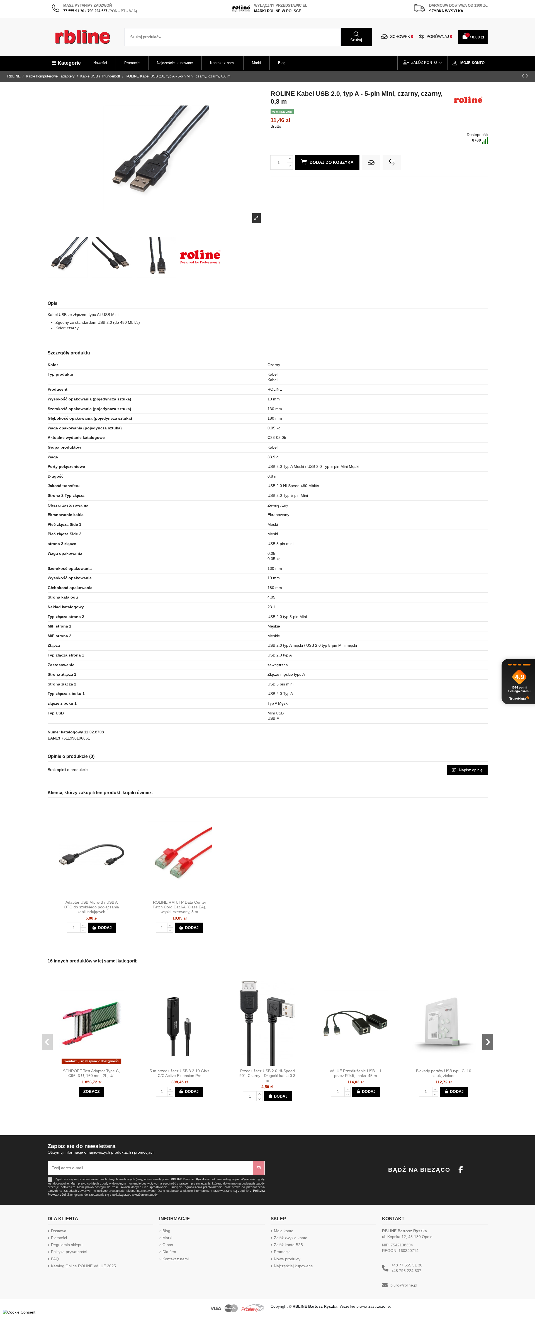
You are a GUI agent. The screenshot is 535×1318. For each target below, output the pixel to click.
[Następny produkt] (527, 76)
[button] (47, 1042)
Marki (167, 1238)
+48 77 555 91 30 (406, 1265)
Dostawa (58, 1231)
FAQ (55, 1259)
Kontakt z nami (175, 1259)
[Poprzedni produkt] (524, 76)
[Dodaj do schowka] (371, 162)
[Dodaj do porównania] (392, 162)
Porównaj (438, 36)
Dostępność (477, 134)
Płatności (59, 1238)
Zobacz (91, 1091)
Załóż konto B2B (288, 1244)
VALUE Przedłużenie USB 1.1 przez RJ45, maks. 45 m (355, 1073)
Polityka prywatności (69, 1251)
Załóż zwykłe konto (290, 1238)
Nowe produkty (287, 1259)
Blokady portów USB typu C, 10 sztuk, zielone (443, 1073)
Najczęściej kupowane (293, 1266)
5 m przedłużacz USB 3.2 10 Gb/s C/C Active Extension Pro (179, 1073)
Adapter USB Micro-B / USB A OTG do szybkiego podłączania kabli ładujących (91, 907)
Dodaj (105, 927)
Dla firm (169, 1251)
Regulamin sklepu (66, 1244)
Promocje (282, 1251)
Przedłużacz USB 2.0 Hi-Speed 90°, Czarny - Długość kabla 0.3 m (267, 1076)
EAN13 (54, 738)
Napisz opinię (470, 770)
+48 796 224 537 (406, 1270)
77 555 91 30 (73, 11)
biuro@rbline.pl (403, 1285)
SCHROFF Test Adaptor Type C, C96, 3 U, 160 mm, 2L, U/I (91, 1073)
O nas (167, 1244)
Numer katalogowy (65, 732)
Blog (166, 1231)
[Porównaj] (96, 895)
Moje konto (283, 1231)
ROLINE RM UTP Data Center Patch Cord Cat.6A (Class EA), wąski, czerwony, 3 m (179, 907)
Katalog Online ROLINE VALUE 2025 (83, 1266)
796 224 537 (97, 11)
